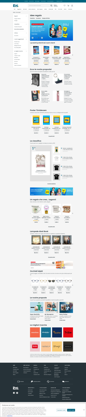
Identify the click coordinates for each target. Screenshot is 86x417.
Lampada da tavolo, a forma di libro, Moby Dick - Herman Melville (46, 247)
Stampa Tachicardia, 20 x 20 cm (46, 128)
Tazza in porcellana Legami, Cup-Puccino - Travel (67, 217)
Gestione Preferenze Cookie (44, 397)
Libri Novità (15, 367)
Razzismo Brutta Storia (66, 399)
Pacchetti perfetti (17, 47)
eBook (14, 374)
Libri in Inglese (15, 372)
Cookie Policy (9, 415)
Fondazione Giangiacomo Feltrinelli (67, 395)
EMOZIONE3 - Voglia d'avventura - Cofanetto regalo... (46, 58)
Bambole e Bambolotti (56, 374)
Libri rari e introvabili (27, 369)
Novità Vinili (36, 372)
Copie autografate (27, 371)
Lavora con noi (54, 395)
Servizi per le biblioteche (55, 390)
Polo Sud (16, 61)
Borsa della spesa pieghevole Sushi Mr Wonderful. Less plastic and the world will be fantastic (45, 93)
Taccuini (66, 367)
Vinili (34, 371)
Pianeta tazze (16, 41)
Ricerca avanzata (56, 6)
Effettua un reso (42, 393)
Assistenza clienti (59, 1)
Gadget (15, 20)
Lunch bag (16, 43)
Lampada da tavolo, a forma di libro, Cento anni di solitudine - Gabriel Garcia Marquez (56, 247)
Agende (66, 369)
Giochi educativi (57, 370)
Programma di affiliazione (56, 391)
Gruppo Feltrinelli (65, 390)
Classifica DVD (47, 369)
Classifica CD (36, 369)
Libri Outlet (15, 371)
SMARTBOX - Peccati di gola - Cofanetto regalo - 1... (66, 58)
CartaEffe (26, 1)
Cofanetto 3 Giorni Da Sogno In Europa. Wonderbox (36, 58)
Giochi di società (57, 372)
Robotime (16, 57)
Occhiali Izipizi (17, 59)
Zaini (65, 372)
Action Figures (57, 376)
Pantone (15, 63)
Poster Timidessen (17, 65)
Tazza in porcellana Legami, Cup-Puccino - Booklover (56, 217)
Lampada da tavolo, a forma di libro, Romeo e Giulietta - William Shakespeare (67, 247)
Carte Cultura (43, 1)
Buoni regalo (37, 1)
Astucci (66, 374)
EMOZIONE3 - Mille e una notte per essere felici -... (56, 58)
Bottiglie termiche (17, 45)
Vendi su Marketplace (55, 393)
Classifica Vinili (37, 374)
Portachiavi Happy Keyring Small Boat (68, 76)
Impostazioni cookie (61, 410)
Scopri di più (35, 83)
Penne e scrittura (68, 371)
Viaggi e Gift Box (17, 18)
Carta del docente (50, 1)
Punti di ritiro (31, 1)
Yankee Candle (17, 55)
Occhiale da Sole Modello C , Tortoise (51, 287)
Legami (15, 53)
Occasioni (16, 35)
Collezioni (25, 372)
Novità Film (46, 367)
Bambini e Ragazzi (47, 374)
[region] (43, 410)
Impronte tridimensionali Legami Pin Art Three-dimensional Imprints (45, 76)
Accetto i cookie (71, 410)
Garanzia (41, 395)
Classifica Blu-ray (47, 371)
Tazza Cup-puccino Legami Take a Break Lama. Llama (36, 217)
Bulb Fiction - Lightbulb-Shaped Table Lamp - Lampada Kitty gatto (46, 217)
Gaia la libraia (31, 395)
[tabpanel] (51, 30)
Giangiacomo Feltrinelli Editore (66, 392)
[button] (51, 5)
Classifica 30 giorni (18, 26)
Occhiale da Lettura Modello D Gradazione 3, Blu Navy (35, 287)
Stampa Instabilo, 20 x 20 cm (36, 128)
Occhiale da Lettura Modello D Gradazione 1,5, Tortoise (68, 287)
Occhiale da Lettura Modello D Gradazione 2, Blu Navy (59, 287)
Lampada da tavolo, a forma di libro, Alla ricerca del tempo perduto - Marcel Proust (36, 247)
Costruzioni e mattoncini (56, 368)
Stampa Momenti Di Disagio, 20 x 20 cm (66, 128)
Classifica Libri (16, 369)
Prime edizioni (26, 367)
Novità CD (35, 367)
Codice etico (53, 397)
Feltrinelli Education (66, 397)
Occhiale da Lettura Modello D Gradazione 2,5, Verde (43, 287)
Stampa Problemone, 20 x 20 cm (56, 128)
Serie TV (45, 372)
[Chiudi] (84, 410)
